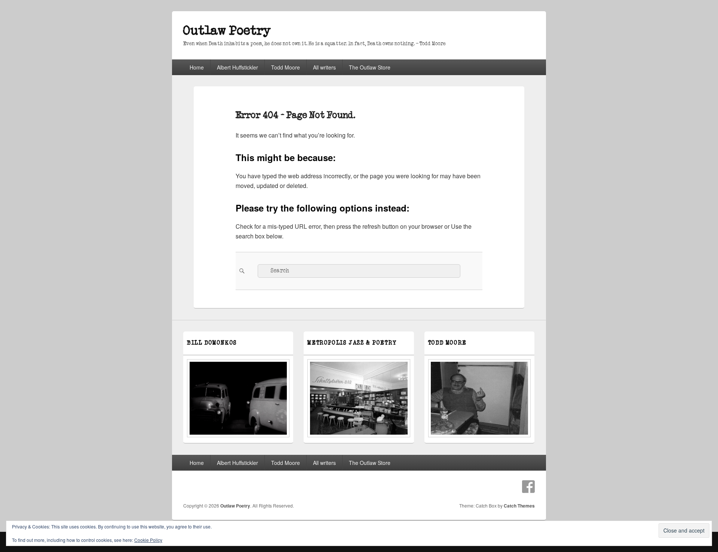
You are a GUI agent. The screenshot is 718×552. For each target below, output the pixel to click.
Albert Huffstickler (237, 67)
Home (197, 67)
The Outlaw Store (369, 67)
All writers (324, 67)
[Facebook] (528, 486)
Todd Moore (285, 67)
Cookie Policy (148, 540)
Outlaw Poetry (227, 31)
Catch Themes (519, 505)
